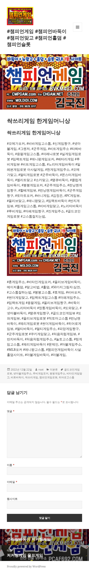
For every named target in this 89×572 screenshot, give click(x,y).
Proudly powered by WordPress (26, 566)
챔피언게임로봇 (48, 377)
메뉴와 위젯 (77, 31)
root (40, 369)
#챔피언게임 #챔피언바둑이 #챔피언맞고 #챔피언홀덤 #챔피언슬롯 (37, 37)
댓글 (11, 411)
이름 (11, 465)
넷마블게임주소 (22, 373)
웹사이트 (12, 499)
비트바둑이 (17, 377)
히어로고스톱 (66, 377)
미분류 (54, 369)
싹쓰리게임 (31, 377)
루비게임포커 (40, 373)
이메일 (12, 482)
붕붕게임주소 (57, 373)
